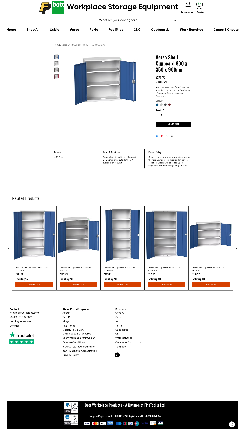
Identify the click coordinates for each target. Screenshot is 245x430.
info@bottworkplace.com (24, 313)
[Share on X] (171, 136)
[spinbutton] (161, 115)
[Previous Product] (8, 248)
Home (57, 45)
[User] (188, 5)
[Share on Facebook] (157, 136)
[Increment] (165, 115)
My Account (188, 12)
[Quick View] (34, 235)
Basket (201, 12)
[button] (199, 5)
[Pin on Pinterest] (162, 136)
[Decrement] (158, 115)
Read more (161, 96)
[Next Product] (236, 248)
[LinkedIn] (117, 354)
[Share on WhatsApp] (167, 136)
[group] (122, 248)
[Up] (232, 424)
